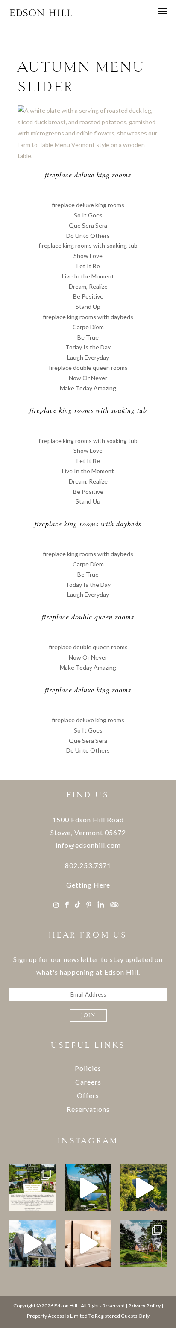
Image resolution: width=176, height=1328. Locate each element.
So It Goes (88, 215)
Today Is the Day (88, 347)
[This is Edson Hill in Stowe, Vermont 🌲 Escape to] (143, 1188)
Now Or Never (88, 377)
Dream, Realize (88, 286)
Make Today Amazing (88, 388)
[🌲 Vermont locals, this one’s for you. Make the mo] (88, 1243)
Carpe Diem (88, 327)
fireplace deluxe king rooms (88, 204)
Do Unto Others (88, 235)
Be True (88, 337)
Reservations (88, 1109)
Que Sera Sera (88, 225)
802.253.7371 (88, 865)
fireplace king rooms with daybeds (88, 316)
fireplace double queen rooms (88, 367)
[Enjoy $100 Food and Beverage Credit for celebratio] (32, 1243)
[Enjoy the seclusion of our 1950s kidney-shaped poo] (88, 1188)
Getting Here (88, 885)
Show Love (88, 255)
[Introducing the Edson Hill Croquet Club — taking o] (32, 1188)
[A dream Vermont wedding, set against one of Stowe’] (143, 1243)
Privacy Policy (144, 1305)
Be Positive (88, 296)
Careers (88, 1082)
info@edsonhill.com (88, 845)
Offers (88, 1095)
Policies (88, 1068)
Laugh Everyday (88, 357)
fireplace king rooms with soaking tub (88, 245)
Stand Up (88, 306)
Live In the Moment (88, 276)
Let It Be (88, 266)
